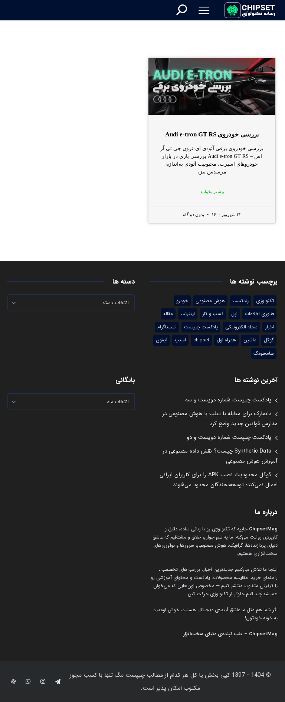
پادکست (240, 301)
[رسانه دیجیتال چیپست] (250, 10)
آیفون (161, 340)
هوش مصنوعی (210, 301)
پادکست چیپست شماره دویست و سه (228, 399)
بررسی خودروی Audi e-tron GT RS (212, 134)
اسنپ (180, 340)
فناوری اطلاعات (259, 314)
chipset (201, 340)
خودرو (182, 301)
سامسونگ (263, 353)
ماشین (249, 340)
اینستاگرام (167, 327)
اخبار (269, 327)
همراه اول (226, 340)
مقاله (168, 314)
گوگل (269, 340)
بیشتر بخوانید (212, 191)
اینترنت (187, 314)
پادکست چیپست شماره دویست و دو (229, 437)
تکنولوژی (265, 301)
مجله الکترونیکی (241, 327)
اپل (234, 314)
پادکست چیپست (201, 327)
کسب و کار (213, 314)
